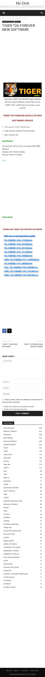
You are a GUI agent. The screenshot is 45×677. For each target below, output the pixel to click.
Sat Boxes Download (14, 18)
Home (4, 18)
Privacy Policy (34, 670)
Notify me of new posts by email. (15, 409)
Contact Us (24, 670)
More (4, 160)
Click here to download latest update (19, 236)
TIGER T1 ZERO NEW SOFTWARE (9, 345)
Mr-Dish (9, 670)
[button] (42, 13)
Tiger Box (25, 18)
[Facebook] (4, 331)
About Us (16, 670)
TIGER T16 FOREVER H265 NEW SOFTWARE (33, 345)
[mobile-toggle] (3, 13)
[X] (9, 331)
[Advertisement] (22, 59)
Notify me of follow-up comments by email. (19, 406)
